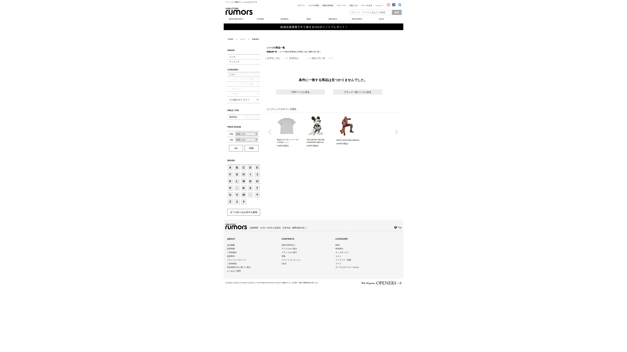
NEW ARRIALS (288, 245)
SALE (381, 19)
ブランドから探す (289, 252)
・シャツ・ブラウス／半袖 (241, 79)
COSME (260, 19)
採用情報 (231, 249)
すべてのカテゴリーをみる (347, 267)
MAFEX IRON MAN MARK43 (347, 140)
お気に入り (353, 5)
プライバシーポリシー (237, 260)
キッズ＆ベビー (342, 252)
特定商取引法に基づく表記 (238, 267)
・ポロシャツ (235, 89)
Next (395, 132)
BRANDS (333, 19)
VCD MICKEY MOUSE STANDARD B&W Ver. (316, 141)
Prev (271, 132)
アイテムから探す (289, 249)
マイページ (341, 5)
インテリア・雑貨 (343, 260)
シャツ (232, 74)
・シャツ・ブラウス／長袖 (241, 84)
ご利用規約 (232, 252)
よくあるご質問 (234, 271)
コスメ (338, 256)
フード (338, 264)
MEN (308, 19)
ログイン (301, 5)
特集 (283, 256)
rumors (239, 11)
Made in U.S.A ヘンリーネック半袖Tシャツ (288, 141)
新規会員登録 (327, 5)
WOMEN (284, 19)
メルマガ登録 (313, 5)
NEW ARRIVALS (236, 19)
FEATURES (357, 19)
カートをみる (367, 5)
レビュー (379, 5)
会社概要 (231, 245)
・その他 (233, 94)
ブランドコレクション (291, 260)
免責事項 (231, 256)
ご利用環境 (232, 264)
